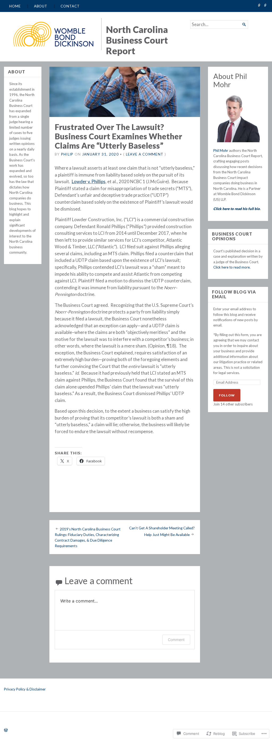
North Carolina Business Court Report (137, 40)
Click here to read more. (231, 267)
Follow (227, 395)
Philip (67, 154)
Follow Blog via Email (234, 294)
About (41, 6)
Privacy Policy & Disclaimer (25, 689)
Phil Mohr (220, 150)
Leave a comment (145, 154)
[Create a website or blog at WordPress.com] (6, 730)
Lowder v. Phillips (88, 181)
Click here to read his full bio (236, 209)
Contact (70, 6)
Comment (176, 639)
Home (15, 6)
